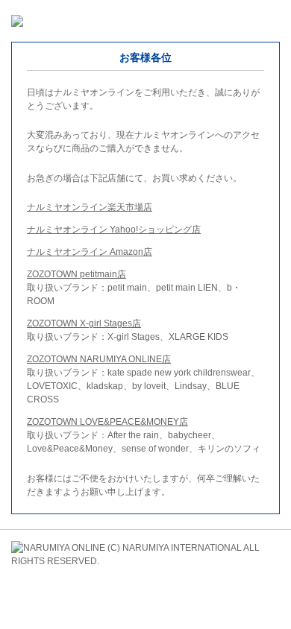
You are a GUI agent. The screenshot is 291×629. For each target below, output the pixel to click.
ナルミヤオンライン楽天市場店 (89, 207)
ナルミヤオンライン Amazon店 (89, 252)
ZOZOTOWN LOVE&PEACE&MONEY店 (107, 422)
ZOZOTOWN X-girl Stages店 (84, 323)
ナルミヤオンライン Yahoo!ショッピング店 (114, 229)
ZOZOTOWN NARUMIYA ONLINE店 (99, 359)
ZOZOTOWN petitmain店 (76, 274)
